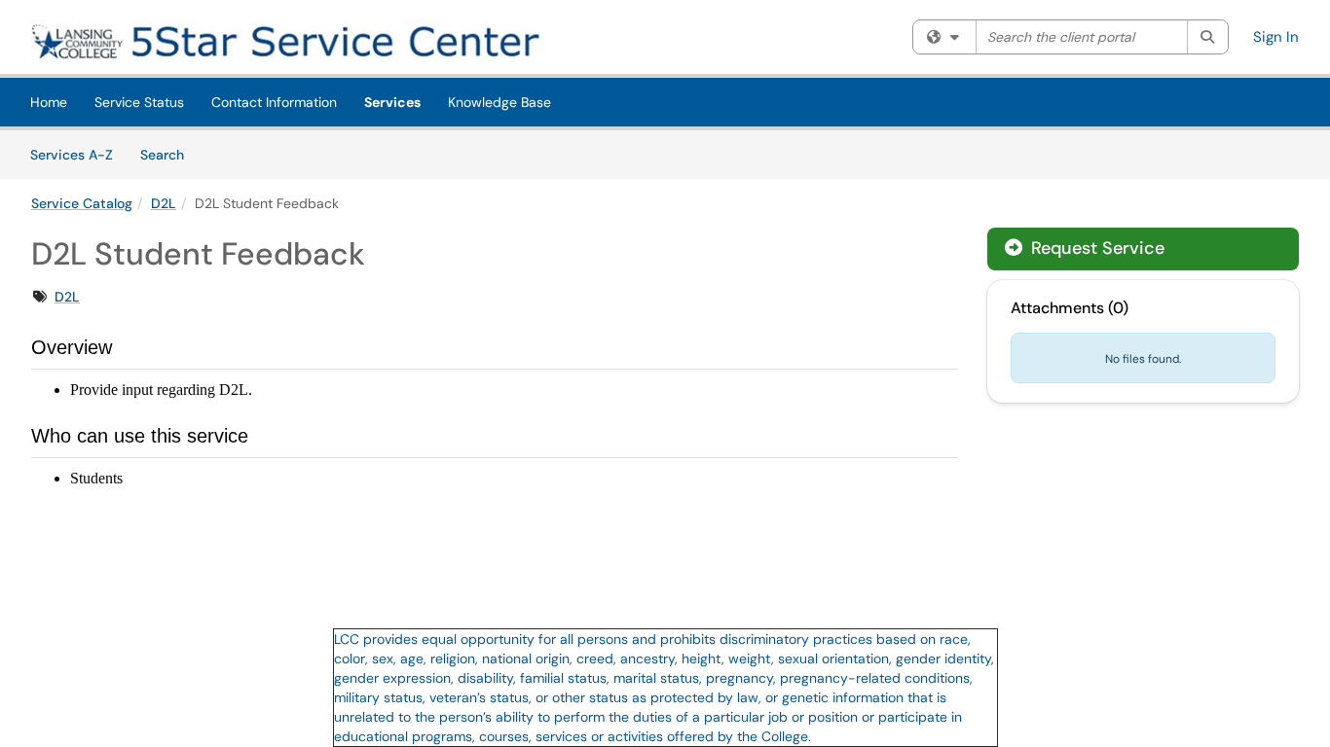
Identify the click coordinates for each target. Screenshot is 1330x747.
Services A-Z (71, 154)
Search (169, 154)
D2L (163, 203)
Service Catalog (81, 203)
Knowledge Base (499, 102)
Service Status (139, 102)
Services (392, 102)
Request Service (1095, 248)
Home (48, 102)
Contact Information (274, 102)
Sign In (1276, 37)
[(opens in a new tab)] (313, 39)
